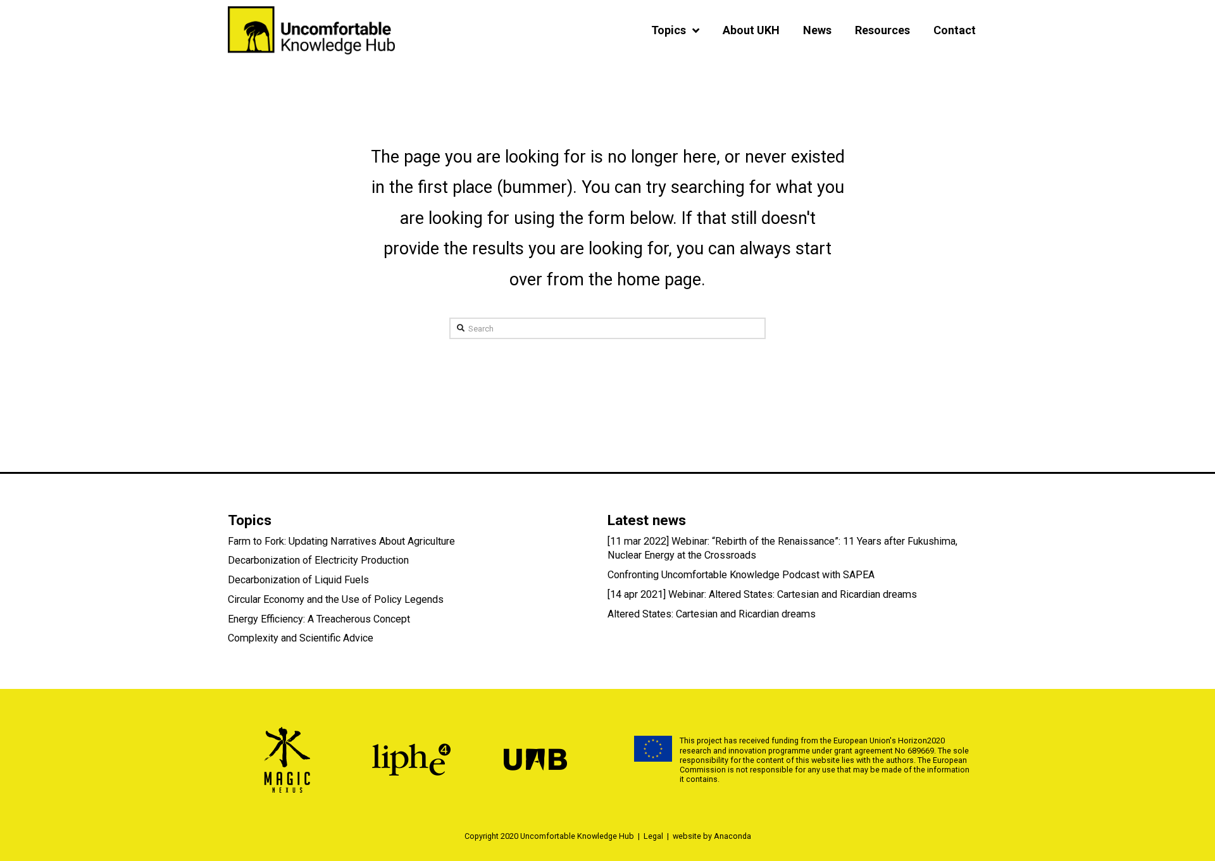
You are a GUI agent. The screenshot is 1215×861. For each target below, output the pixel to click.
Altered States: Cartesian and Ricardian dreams (712, 614)
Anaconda (732, 836)
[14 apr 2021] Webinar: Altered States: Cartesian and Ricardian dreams (762, 594)
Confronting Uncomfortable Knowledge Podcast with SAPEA (741, 575)
